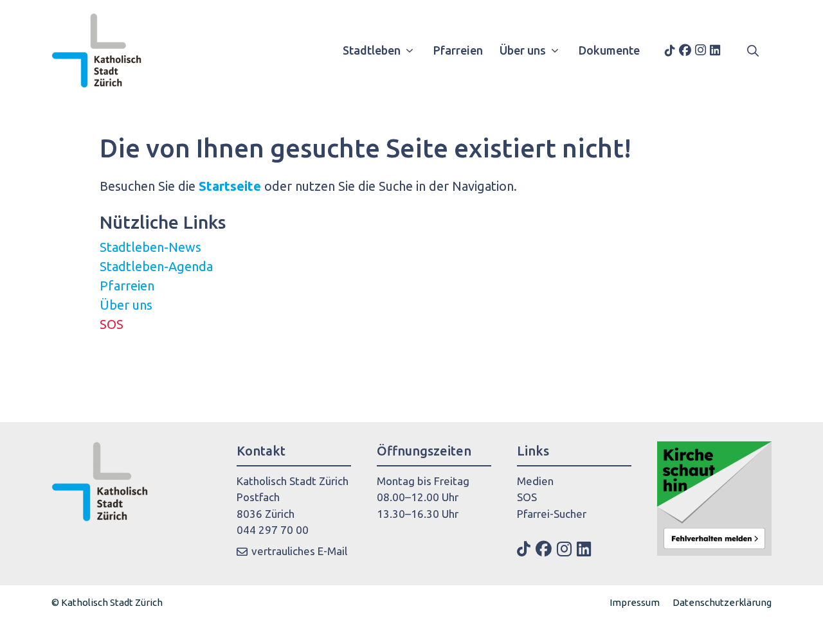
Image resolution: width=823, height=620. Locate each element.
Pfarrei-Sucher (551, 514)
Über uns (523, 50)
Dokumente (609, 50)
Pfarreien (458, 50)
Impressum (635, 602)
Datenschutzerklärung (722, 602)
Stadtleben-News (150, 247)
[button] (753, 50)
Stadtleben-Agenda (156, 266)
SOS (111, 324)
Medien (535, 481)
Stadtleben (372, 50)
